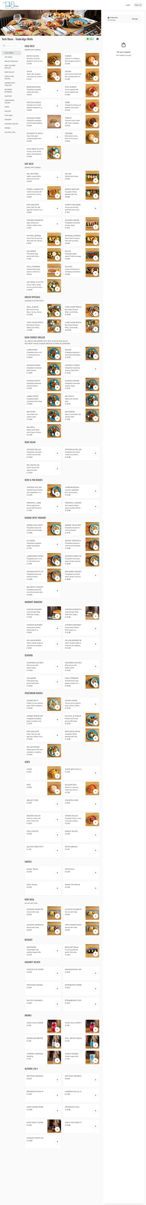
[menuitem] (11, 53)
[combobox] (12, 45)
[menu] (11, 92)
